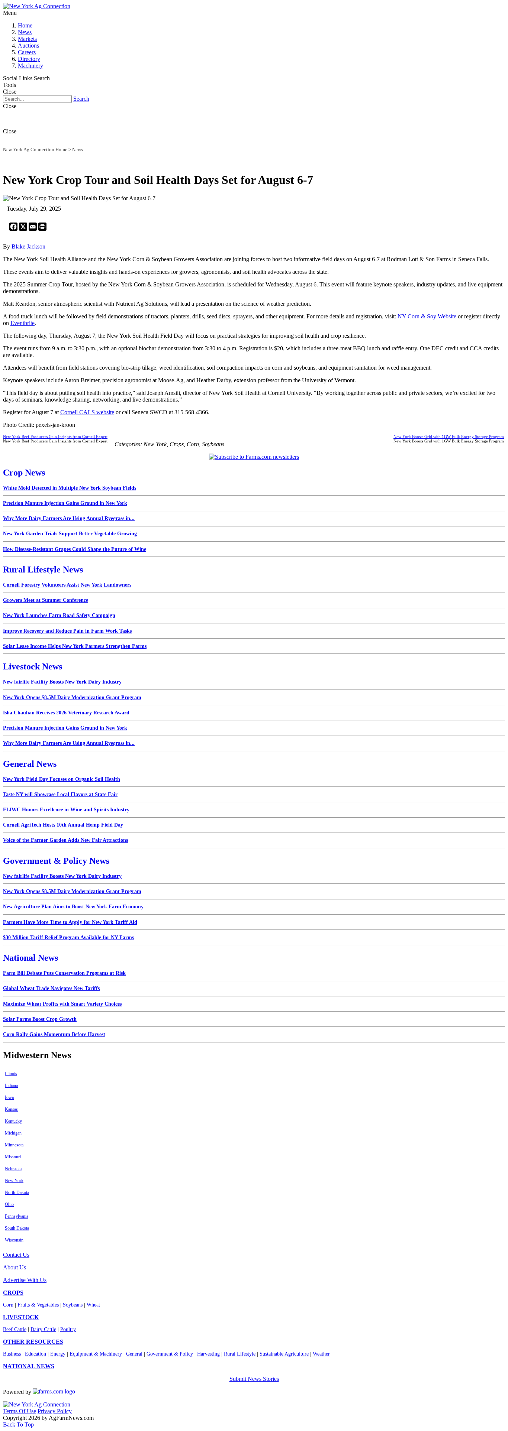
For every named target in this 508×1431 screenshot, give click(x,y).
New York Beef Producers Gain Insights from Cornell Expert (55, 436)
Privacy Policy (55, 1411)
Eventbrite (22, 323)
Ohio (9, 1204)
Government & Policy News (56, 861)
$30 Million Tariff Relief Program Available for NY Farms (68, 937)
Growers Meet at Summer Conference (45, 600)
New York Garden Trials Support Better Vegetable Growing (70, 533)
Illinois (11, 1073)
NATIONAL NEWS (28, 1366)
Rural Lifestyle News (43, 569)
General (134, 1354)
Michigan (13, 1133)
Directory (29, 59)
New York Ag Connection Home (35, 149)
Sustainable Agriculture (284, 1354)
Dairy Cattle (43, 1329)
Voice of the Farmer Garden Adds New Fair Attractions (65, 840)
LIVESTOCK (21, 1317)
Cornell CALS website (87, 412)
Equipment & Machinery (96, 1354)
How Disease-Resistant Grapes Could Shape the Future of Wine (74, 549)
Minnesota (14, 1145)
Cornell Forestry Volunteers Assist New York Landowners (67, 585)
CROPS (13, 1292)
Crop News (24, 472)
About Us (14, 1267)
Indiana (11, 1085)
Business (12, 1354)
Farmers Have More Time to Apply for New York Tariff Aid (70, 922)
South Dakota (17, 1228)
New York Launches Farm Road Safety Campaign (59, 615)
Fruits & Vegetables (38, 1305)
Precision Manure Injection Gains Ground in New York (65, 503)
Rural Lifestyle (239, 1354)
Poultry (68, 1329)
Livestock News (32, 666)
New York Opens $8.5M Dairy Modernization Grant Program (72, 697)
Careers (27, 52)
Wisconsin (14, 1240)
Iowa (9, 1097)
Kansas (11, 1109)
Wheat (93, 1305)
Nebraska (13, 1168)
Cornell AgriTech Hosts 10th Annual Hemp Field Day (63, 825)
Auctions (28, 45)
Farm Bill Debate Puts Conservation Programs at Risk (64, 973)
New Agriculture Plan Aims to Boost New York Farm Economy (73, 906)
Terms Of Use (19, 1411)
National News (30, 958)
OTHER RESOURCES (33, 1341)
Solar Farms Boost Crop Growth (40, 1019)
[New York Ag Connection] (36, 6)
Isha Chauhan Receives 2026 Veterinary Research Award (66, 713)
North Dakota (17, 1192)
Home (25, 25)
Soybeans (73, 1305)
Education (35, 1354)
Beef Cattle (14, 1329)
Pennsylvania (16, 1216)
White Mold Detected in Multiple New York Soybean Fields (69, 488)
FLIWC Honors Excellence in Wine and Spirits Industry (66, 809)
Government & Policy (170, 1354)
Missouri (13, 1156)
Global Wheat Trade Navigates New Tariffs (51, 988)
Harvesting (208, 1354)
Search (81, 98)
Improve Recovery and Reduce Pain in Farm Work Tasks (67, 631)
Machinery (30, 65)
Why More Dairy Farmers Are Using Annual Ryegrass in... (69, 518)
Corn (8, 1305)
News (25, 32)
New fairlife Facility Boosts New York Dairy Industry (62, 682)
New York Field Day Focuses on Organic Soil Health (61, 779)
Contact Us (16, 1255)
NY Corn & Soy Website (427, 316)
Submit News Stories (254, 1379)
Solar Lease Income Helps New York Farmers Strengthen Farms (75, 646)
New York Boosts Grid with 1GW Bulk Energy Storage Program (448, 436)
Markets (27, 39)
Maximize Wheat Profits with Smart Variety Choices (62, 1004)
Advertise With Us (24, 1280)
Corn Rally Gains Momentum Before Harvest (54, 1034)
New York (14, 1180)
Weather (321, 1354)
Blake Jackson (28, 246)
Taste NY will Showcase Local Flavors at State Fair (60, 794)
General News (30, 764)
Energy (57, 1354)
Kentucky (13, 1121)
